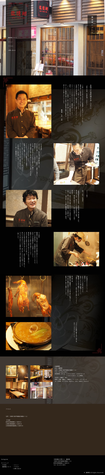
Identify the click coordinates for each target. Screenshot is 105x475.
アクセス (10, 46)
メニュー (10, 42)
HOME (4, 465)
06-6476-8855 (61, 465)
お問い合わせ (12, 50)
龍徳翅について (12, 37)
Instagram (4, 459)
